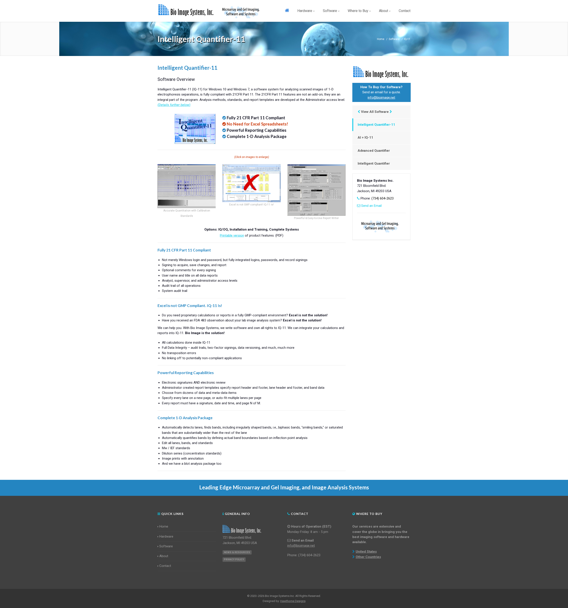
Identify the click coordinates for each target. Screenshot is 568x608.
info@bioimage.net (381, 98)
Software (330, 11)
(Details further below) (174, 105)
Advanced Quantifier (374, 151)
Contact (404, 11)
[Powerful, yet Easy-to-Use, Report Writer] (316, 190)
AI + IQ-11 (365, 138)
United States (366, 552)
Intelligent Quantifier (374, 163)
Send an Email (371, 206)
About (383, 11)
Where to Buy (358, 11)
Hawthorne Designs (293, 601)
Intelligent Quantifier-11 (376, 125)
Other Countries (368, 557)
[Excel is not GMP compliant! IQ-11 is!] (251, 183)
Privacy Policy (234, 559)
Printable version (232, 235)
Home (380, 39)
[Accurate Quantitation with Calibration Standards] (187, 186)
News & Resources (237, 552)
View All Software (375, 112)
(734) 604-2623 (382, 198)
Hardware (304, 11)
